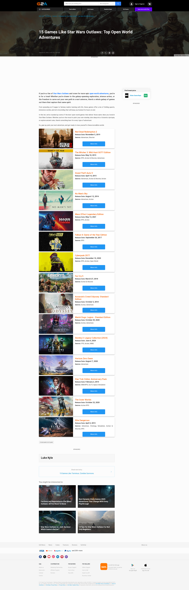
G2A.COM (41, 16)
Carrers (41, 575)
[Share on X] (105, 52)
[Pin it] (109, 52)
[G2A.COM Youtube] (49, 556)
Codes (58, 545)
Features (54, 16)
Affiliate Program (55, 570)
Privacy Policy (62, 585)
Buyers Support (72, 567)
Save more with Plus (143, 9)
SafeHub (83, 545)
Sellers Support (86, 567)
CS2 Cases (90, 9)
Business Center (86, 575)
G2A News (48, 16)
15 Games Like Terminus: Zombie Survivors (77, 473)
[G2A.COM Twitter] (44, 556)
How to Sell (85, 570)
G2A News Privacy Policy (51, 585)
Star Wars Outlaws (61, 93)
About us (144, 545)
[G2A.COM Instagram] (53, 556)
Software (126, 9)
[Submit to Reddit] (113, 52)
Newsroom (42, 570)
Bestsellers (72, 9)
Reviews (74, 545)
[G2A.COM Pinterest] (62, 556)
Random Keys (108, 9)
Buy (146, 95)
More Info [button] (93, 144)
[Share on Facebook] (102, 52)
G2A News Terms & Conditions (103, 583)
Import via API (86, 573)
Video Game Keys (135, 95)
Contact (41, 573)
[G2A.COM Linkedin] (57, 556)
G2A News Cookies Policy (73, 585)
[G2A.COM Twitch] (66, 556)
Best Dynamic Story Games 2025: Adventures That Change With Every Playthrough (93, 501)
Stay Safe (70, 573)
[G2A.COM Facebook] (40, 556)
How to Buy (71, 570)
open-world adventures (99, 93)
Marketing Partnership (56, 567)
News (50, 545)
